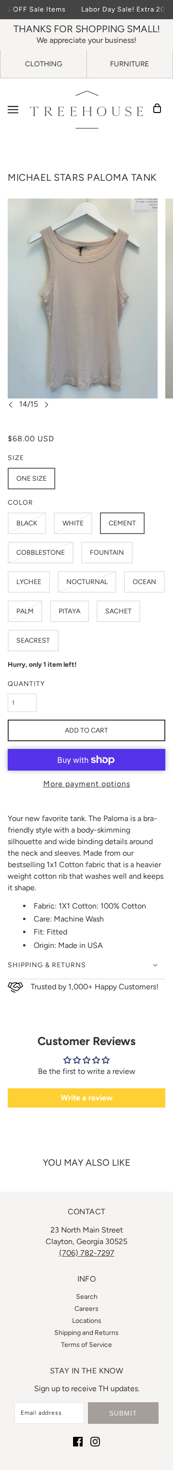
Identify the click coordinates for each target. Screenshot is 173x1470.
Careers (86, 1309)
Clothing (43, 64)
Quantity (26, 684)
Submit (123, 1413)
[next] (46, 404)
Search (87, 1297)
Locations (86, 1321)
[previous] (10, 404)
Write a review (86, 1097)
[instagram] (95, 1441)
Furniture (129, 64)
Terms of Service (86, 1345)
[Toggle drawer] (13, 109)
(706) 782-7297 (86, 1253)
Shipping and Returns (86, 1333)
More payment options (86, 783)
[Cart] (160, 109)
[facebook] (77, 1441)
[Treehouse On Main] (86, 109)
